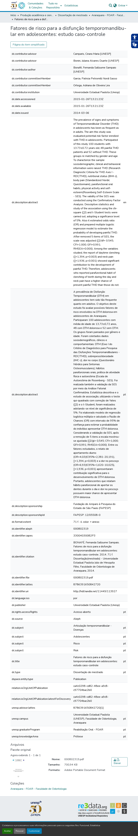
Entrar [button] (122, 5)
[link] (119, 761)
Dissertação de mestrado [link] (73, 15)
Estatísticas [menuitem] (71, 5)
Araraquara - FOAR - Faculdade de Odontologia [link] (108, 15)
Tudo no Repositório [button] (53, 5)
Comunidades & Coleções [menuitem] (35, 5)
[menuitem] (54, 5)
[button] (21, 5)
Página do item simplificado (29, 44)
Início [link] (13, 15)
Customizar (34, 830)
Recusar (20, 830)
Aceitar (7, 830)
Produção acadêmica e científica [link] (37, 15)
